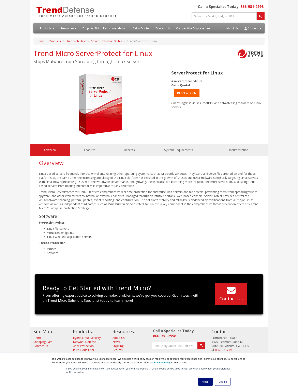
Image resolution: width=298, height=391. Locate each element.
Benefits (129, 150)
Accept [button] (205, 381)
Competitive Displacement (193, 28)
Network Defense (84, 342)
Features (89, 150)
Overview (50, 150)
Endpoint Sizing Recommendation (104, 28)
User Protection (76, 41)
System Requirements (178, 150)
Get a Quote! (141, 28)
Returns (118, 350)
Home (40, 41)
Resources (67, 28)
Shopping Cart (42, 342)
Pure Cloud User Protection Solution (85, 352)
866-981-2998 (252, 6)
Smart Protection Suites (106, 41)
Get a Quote (188, 93)
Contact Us (162, 28)
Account (253, 28)
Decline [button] (223, 381)
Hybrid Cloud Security (87, 338)
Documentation (238, 150)
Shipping (118, 346)
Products (46, 28)
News (116, 342)
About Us (232, 28)
